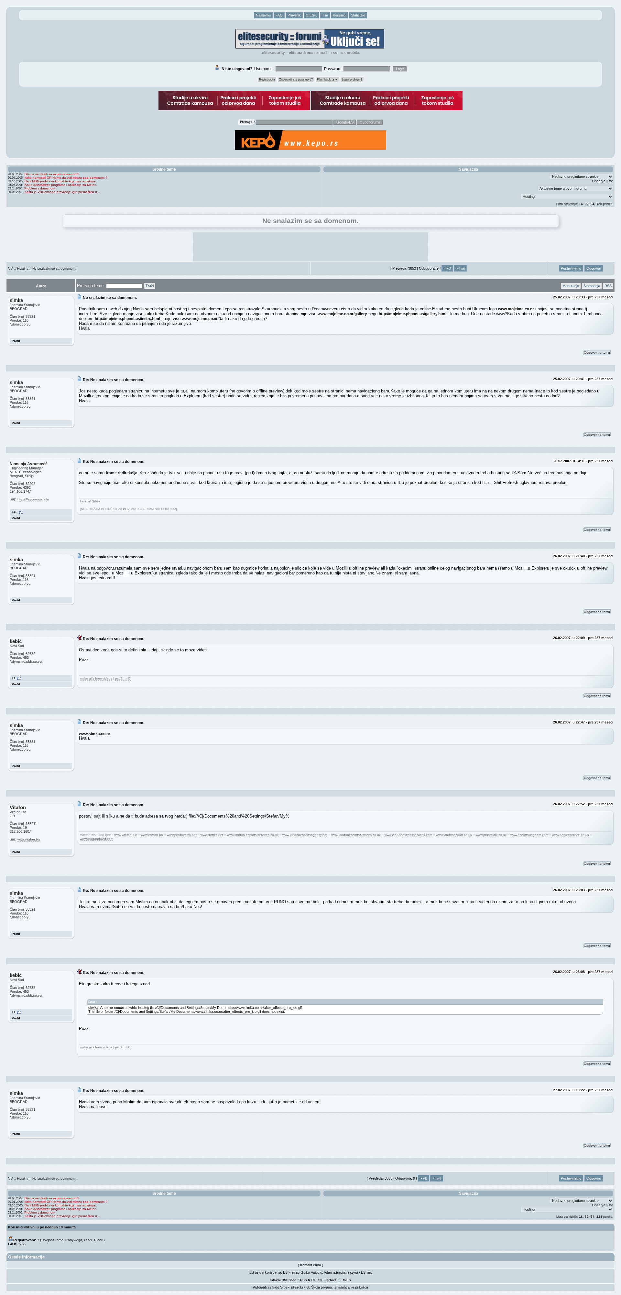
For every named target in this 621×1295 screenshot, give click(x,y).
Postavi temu (571, 268)
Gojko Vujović (311, 1272)
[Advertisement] (310, 247)
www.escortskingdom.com (529, 835)
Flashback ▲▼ (327, 79)
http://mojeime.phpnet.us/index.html (127, 318)
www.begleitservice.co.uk (570, 835)
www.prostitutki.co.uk (491, 835)
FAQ (279, 15)
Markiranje (570, 286)
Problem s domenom (39, 188)
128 (599, 204)
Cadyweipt (73, 1240)
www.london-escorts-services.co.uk (252, 835)
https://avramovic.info (33, 499)
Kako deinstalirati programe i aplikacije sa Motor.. (61, 185)
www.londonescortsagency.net (304, 835)
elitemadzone (301, 52)
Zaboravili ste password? (296, 79)
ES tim (366, 1272)
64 (592, 204)
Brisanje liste (602, 181)
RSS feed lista (311, 1280)
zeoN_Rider (93, 1240)
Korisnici (339, 15)
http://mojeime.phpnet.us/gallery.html (412, 314)
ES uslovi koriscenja (265, 1272)
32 (587, 204)
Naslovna (263, 15)
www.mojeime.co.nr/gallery (342, 314)
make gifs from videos (96, 678)
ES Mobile (350, 52)
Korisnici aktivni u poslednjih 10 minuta (42, 1227)
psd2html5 (123, 678)
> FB (447, 268)
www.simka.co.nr (94, 734)
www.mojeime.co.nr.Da (202, 318)
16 (581, 204)
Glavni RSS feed (283, 1280)
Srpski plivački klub (295, 1287)
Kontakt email (310, 1265)
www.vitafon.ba (152, 835)
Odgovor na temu (597, 352)
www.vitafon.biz (28, 839)
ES (348, 1280)
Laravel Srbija (90, 501)
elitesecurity (273, 52)
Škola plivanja (321, 1287)
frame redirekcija (121, 473)
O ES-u (311, 15)
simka (93, 1008)
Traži (150, 286)
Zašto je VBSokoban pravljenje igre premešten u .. (62, 192)
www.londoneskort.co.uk (454, 835)
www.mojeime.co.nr (516, 309)
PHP (126, 509)
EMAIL (322, 52)
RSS (334, 52)
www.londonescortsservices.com (408, 835)
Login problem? (352, 79)
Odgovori (593, 268)
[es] (10, 268)
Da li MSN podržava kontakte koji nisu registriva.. (61, 181)
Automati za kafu (266, 1287)
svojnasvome (52, 1240)
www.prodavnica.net (182, 835)
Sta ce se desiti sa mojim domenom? (52, 174)
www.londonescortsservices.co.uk (356, 835)
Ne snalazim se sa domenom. (54, 268)
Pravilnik (294, 15)
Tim (325, 15)
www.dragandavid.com (96, 838)
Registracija (267, 79)
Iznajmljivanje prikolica (350, 1287)
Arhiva (331, 1280)
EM (343, 1280)
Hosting (22, 268)
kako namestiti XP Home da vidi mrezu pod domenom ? (66, 177)
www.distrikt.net (212, 835)
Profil (16, 341)
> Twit (460, 268)
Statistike (358, 15)
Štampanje (591, 286)
